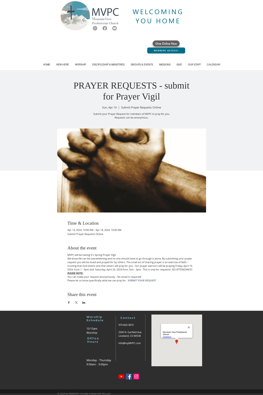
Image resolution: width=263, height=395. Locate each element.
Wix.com (106, 393)
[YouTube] (121, 376)
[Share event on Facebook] (68, 302)
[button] (142, 64)
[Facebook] (105, 28)
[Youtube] (114, 28)
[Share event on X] (76, 302)
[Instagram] (95, 28)
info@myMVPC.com (129, 343)
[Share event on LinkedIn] (83, 302)
